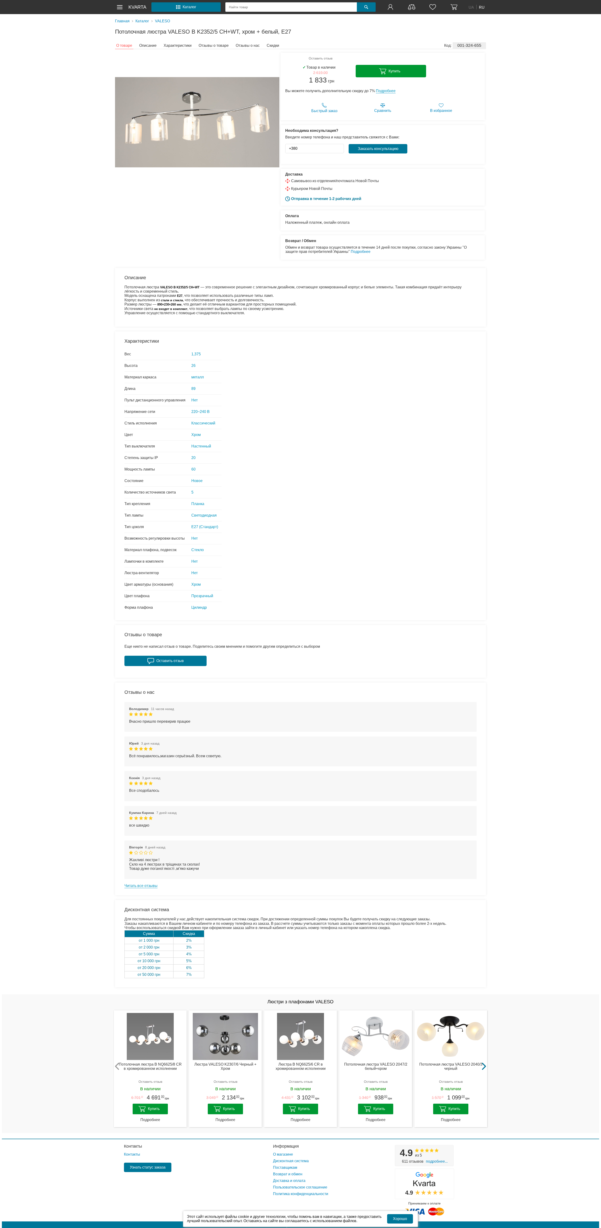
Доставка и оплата (289, 1181)
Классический (203, 423)
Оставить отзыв (320, 58)
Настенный (201, 446)
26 (193, 366)
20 (193, 458)
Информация (286, 1146)
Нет (194, 400)
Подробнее (386, 91)
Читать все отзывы (141, 886)
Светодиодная (204, 515)
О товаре (124, 45)
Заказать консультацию (378, 149)
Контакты (133, 1146)
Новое (197, 481)
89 (193, 389)
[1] (390, 7)
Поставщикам (285, 1167)
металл (197, 377)
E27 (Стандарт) (204, 527)
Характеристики (178, 45)
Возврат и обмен (287, 1174)
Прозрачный (202, 596)
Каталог (142, 21)
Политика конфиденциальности (300, 1194)
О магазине (283, 1154)
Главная (122, 21)
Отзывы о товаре (214, 45)
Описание (148, 45)
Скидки (273, 45)
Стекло (197, 550)
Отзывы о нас (248, 45)
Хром (196, 435)
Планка (197, 504)
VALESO (162, 21)
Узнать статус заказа (148, 1167)
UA (471, 7)
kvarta (137, 7)
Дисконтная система (291, 1161)
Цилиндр (199, 607)
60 (193, 469)
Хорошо (400, 1219)
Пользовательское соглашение (300, 1187)
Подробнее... (437, 1161)
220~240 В (200, 412)
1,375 (196, 354)
